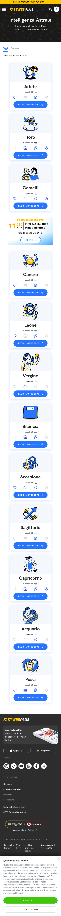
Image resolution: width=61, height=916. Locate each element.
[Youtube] (21, 766)
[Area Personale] (56, 9)
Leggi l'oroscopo (29, 104)
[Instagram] (6, 766)
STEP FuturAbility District (14, 812)
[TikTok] (14, 766)
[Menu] (4, 9)
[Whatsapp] (29, 766)
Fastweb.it (7, 794)
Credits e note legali (12, 789)
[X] (44, 766)
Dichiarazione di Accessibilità (48, 846)
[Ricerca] (51, 9)
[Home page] (21, 9)
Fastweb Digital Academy (14, 807)
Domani (15, 48)
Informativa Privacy (9, 846)
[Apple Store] (16, 750)
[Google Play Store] (43, 750)
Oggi (5, 48)
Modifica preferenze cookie (29, 848)
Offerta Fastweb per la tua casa (28, 2)
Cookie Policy (19, 846)
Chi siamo (7, 784)
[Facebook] (36, 766)
